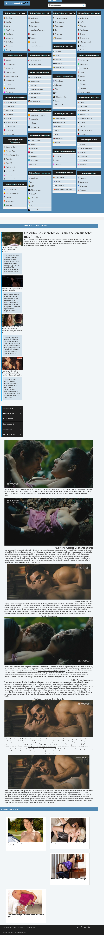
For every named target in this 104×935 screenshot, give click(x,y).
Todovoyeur (10, 106)
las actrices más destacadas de (20, 550)
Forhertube (34, 119)
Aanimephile (84, 64)
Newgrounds (10, 80)
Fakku (82, 72)
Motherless (59, 138)
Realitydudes (10, 201)
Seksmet (83, 178)
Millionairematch (61, 97)
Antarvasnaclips (35, 101)
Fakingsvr (83, 164)
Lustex (32, 152)
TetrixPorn (34, 18)
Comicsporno (59, 67)
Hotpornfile (34, 160)
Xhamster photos (86, 118)
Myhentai (83, 88)
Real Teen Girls (11, 102)
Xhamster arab (60, 123)
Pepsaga (58, 59)
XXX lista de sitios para (10, 413)
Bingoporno (84, 186)
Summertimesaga (12, 76)
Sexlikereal (83, 156)
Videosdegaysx (11, 189)
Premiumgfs (84, 50)
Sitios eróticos (7, 429)
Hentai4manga (85, 92)
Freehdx (33, 97)
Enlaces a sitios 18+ (9, 424)
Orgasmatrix (84, 182)
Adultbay (33, 164)
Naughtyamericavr (86, 149)
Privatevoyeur (10, 126)
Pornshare (33, 156)
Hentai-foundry (85, 60)
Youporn (33, 38)
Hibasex (57, 142)
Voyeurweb (9, 130)
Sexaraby (58, 127)
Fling (56, 89)
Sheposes (83, 126)
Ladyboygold (10, 171)
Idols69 (33, 194)
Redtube (33, 34)
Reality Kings (84, 18)
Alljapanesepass (35, 190)
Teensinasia (83, 106)
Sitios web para (8, 408)
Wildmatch (58, 85)
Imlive (8, 26)
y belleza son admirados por (28, 489)
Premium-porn (84, 30)
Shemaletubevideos (12, 155)
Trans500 (9, 163)
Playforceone (10, 72)
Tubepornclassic (35, 60)
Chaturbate (10, 42)
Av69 (32, 186)
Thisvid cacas (59, 22)
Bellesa (33, 123)
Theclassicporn (35, 64)
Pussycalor (83, 134)
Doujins (82, 76)
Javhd (32, 182)
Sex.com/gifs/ (59, 185)
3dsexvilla (9, 68)
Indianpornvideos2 (36, 89)
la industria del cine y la (21, 795)
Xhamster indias (35, 77)
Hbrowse (58, 52)
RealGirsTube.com (36, 46)
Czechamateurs (85, 38)
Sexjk (57, 130)
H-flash (8, 84)
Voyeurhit (9, 118)
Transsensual (10, 179)
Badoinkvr (83, 145)
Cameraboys (34, 127)
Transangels (10, 175)
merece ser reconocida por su (77, 491)
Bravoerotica (84, 114)
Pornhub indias (35, 81)
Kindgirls (83, 122)
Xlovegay (9, 50)
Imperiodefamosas (86, 130)
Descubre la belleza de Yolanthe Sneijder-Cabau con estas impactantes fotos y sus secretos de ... (12, 329)
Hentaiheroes (10, 64)
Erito (32, 202)
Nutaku (8, 60)
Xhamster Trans (11, 147)
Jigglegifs (58, 181)
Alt (56, 93)
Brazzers (83, 46)
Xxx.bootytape (35, 140)
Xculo (82, 102)
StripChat (9, 22)
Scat (56, 30)
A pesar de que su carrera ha (51, 243)
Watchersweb (10, 134)
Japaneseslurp (35, 210)
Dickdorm (9, 205)
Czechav (82, 34)
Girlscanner (34, 148)
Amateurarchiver (11, 122)
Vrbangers (83, 152)
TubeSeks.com (35, 22)
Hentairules (84, 68)
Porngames (9, 92)
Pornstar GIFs (59, 177)
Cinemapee (58, 38)
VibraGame (9, 34)
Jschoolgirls (34, 198)
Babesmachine (84, 110)
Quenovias (9, 114)
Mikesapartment (85, 42)
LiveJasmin (9, 38)
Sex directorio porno (9, 434)
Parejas (57, 160)
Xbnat (57, 134)
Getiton (57, 101)
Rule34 (82, 80)
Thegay (8, 197)
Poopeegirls (59, 26)
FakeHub (83, 26)
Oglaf (57, 56)
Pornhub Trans (10, 151)
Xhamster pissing (61, 18)
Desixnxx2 (34, 85)
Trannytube (9, 159)
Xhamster (33, 26)
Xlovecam (9, 46)
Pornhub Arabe (60, 119)
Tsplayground (10, 167)
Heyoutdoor (34, 206)
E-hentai (83, 84)
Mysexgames (10, 88)
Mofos (82, 22)
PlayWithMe (10, 30)
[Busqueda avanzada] (84, 5)
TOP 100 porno (8, 419)
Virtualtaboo (84, 160)
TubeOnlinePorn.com (37, 30)
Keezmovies (34, 50)
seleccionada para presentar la (82, 743)
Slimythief (58, 63)
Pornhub (33, 42)
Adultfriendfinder (61, 105)
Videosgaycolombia (12, 193)
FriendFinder (59, 81)
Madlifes (58, 164)
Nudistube (9, 110)
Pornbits (33, 144)
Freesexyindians (35, 93)
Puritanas (83, 190)
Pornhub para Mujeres (37, 115)
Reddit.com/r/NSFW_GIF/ (63, 189)
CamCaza (9, 18)
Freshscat (58, 34)
